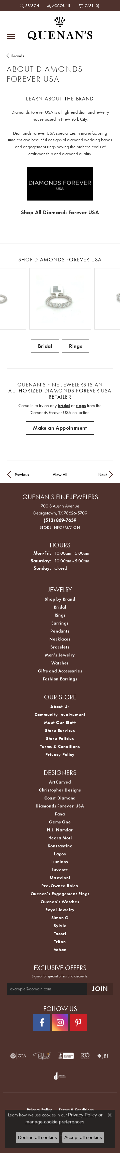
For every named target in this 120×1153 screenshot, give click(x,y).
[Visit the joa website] (60, 1076)
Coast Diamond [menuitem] (60, 798)
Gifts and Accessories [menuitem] (60, 671)
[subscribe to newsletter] (100, 989)
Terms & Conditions (60, 746)
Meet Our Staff (60, 722)
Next (102, 474)
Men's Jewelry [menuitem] (60, 655)
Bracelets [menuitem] (59, 647)
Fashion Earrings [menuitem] (60, 679)
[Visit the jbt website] (103, 1056)
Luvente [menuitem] (60, 870)
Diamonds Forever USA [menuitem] (60, 806)
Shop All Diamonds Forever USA (60, 212)
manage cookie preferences (54, 1121)
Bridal (45, 346)
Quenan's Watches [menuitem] (60, 902)
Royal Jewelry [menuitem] (60, 910)
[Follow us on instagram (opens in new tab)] (60, 1022)
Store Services (60, 730)
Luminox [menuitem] (60, 862)
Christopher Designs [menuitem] (60, 790)
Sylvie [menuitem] (60, 926)
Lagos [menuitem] (60, 854)
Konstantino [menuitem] (60, 846)
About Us (59, 706)
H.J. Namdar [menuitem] (60, 830)
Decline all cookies (37, 1137)
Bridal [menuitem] (60, 607)
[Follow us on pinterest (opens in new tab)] (78, 1022)
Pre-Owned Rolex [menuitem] (60, 886)
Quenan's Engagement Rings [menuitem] (60, 894)
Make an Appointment (60, 427)
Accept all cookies (83, 1137)
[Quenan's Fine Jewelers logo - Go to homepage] (60, 25)
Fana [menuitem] (60, 814)
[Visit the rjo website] (85, 1056)
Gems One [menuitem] (60, 822)
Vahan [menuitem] (60, 949)
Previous (22, 474)
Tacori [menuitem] (60, 934)
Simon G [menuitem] (60, 918)
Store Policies (60, 738)
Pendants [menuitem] (59, 631)
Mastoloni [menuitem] (60, 878)
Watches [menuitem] (60, 663)
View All (60, 474)
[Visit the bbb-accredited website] (66, 1056)
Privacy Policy (59, 754)
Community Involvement (60, 714)
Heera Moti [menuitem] (60, 838)
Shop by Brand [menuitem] (60, 599)
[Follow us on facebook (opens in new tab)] (41, 1022)
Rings (75, 346)
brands (17, 56)
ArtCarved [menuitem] (60, 782)
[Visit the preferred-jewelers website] (42, 1056)
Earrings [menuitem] (59, 623)
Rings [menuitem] (60, 615)
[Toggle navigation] (11, 37)
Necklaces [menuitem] (59, 639)
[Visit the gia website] (18, 1056)
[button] (30, 5)
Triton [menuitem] (60, 941)
